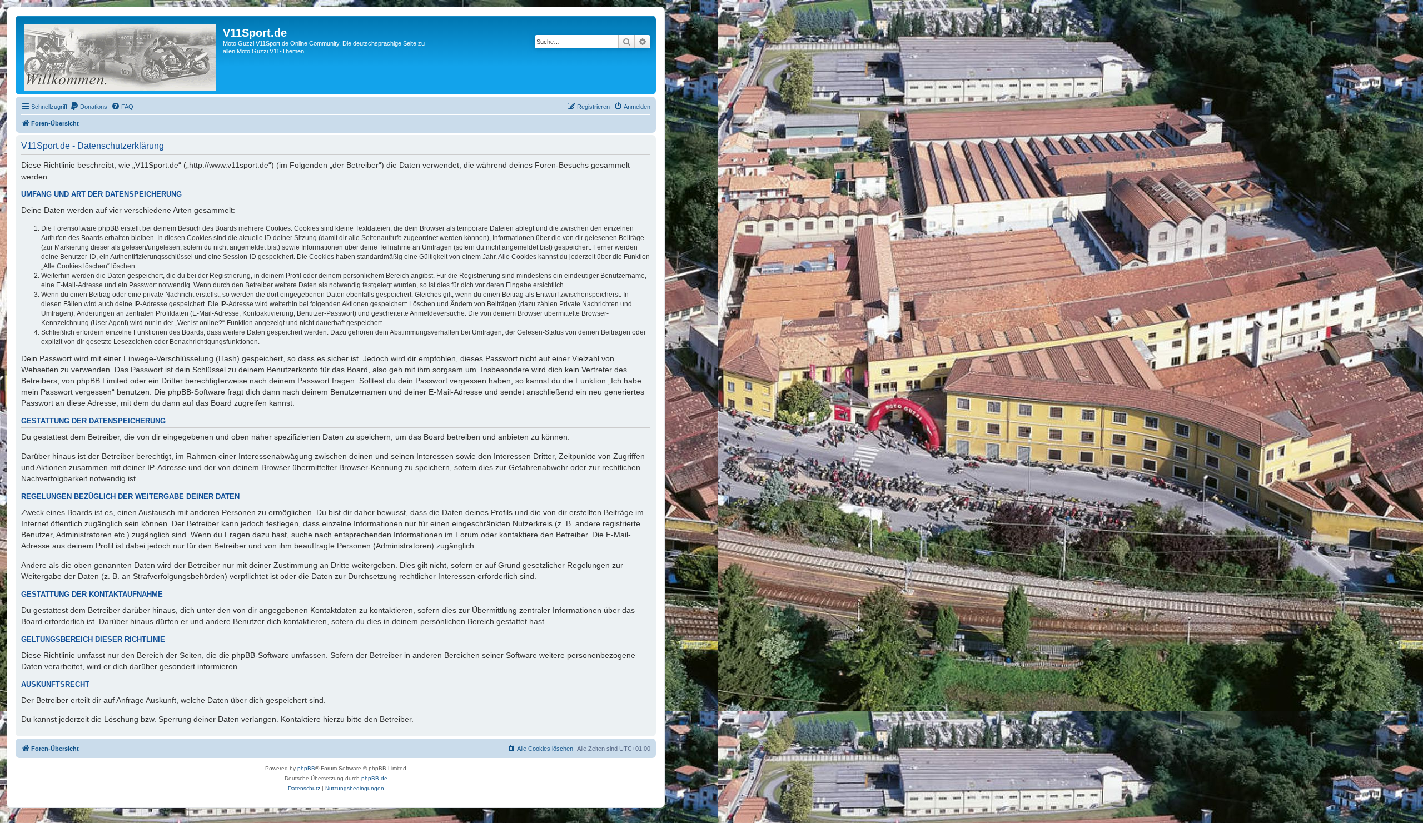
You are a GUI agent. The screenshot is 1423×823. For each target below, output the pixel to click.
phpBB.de (374, 778)
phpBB (306, 768)
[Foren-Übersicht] (120, 55)
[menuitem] (88, 106)
